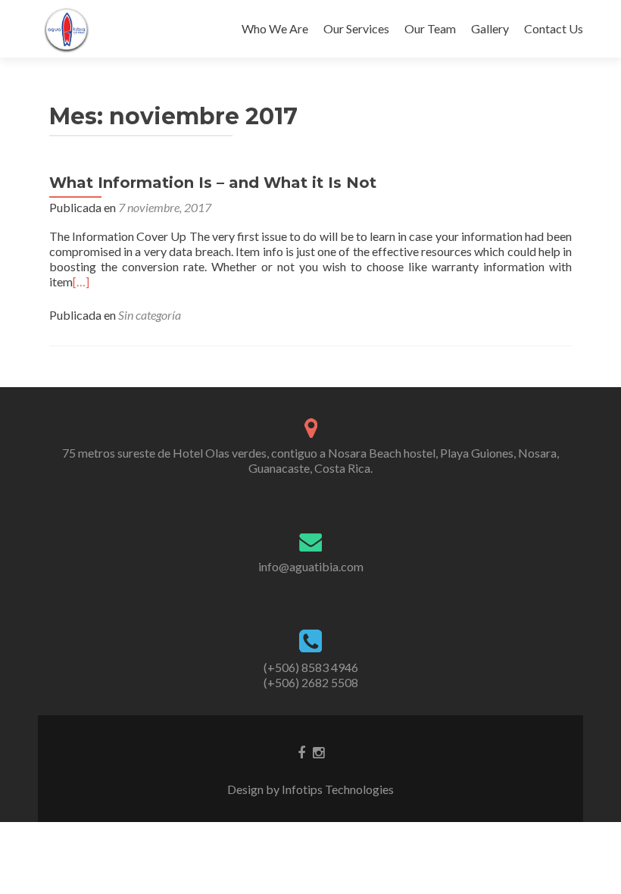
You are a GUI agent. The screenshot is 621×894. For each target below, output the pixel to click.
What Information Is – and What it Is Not (212, 182)
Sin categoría (149, 315)
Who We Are (275, 28)
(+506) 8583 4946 (311, 667)
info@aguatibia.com (311, 566)
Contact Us (553, 28)
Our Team (430, 28)
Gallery (490, 28)
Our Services (356, 28)
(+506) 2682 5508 (311, 682)
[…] (81, 281)
